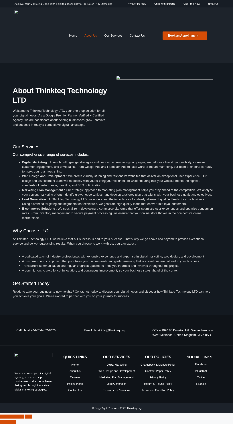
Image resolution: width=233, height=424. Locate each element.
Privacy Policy (158, 377)
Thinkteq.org (134, 408)
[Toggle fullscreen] (12, 417)
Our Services (113, 35)
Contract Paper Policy (158, 371)
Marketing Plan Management (116, 377)
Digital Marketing (117, 364)
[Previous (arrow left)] (4, 422)
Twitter (200, 377)
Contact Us (137, 35)
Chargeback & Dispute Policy (158, 364)
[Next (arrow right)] (12, 422)
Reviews (75, 377)
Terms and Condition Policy (158, 390)
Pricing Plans (75, 383)
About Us (90, 35)
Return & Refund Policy (158, 383)
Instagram (200, 370)
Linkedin (200, 383)
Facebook (200, 364)
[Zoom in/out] (4, 417)
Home (73, 35)
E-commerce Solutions (116, 390)
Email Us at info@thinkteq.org (104, 330)
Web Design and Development (116, 371)
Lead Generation (116, 383)
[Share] (20, 417)
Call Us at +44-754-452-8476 (36, 330)
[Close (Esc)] (28, 417)
